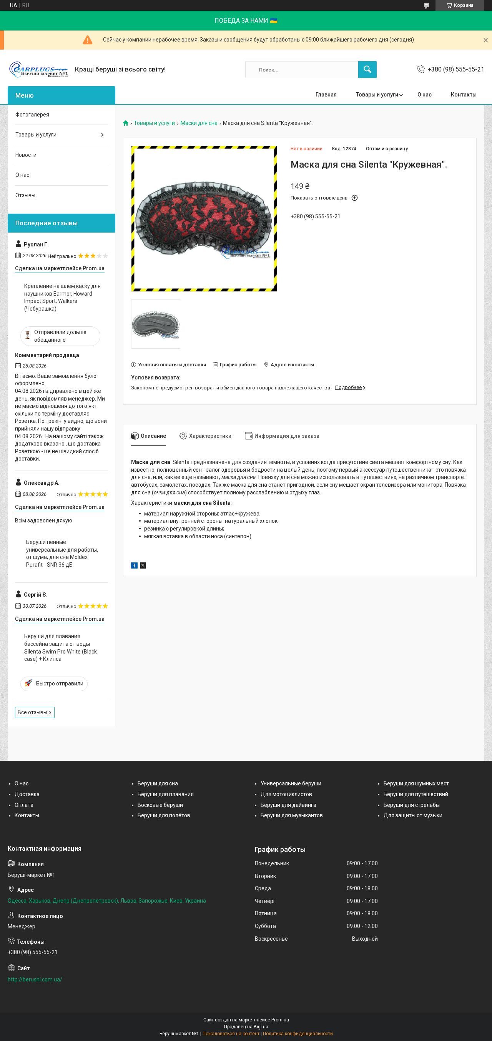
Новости (26, 155)
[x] (143, 567)
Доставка (27, 794)
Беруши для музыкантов (292, 815)
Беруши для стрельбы (412, 805)
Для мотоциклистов (286, 794)
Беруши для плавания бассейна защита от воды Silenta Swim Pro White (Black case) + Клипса (60, 647)
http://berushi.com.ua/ (35, 979)
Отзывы (25, 195)
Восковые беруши (160, 805)
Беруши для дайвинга (288, 805)
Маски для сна (199, 123)
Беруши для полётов (164, 815)
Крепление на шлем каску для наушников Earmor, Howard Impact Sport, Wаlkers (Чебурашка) (62, 297)
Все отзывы (32, 712)
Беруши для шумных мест (416, 783)
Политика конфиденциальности (298, 1033)
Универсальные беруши (291, 783)
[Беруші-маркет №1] (38, 70)
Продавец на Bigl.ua (246, 1026)
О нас (424, 94)
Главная (326, 94)
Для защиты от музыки (413, 815)
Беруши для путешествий (416, 794)
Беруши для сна (158, 783)
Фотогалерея (32, 114)
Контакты (464, 94)
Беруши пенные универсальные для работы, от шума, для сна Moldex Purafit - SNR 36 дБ (62, 553)
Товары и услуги (377, 94)
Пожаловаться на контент (231, 1033)
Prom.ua (280, 1020)
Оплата (24, 805)
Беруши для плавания (166, 794)
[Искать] (367, 69)
